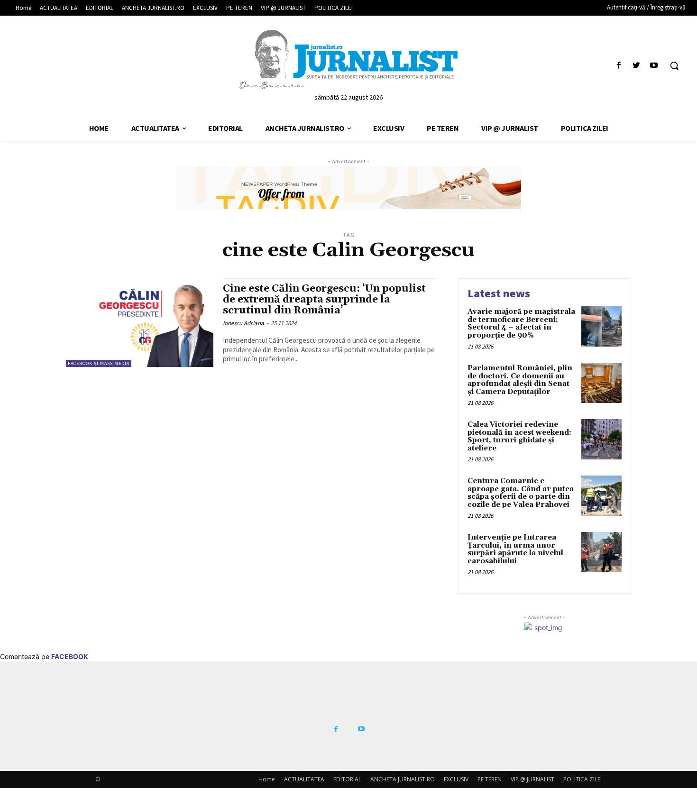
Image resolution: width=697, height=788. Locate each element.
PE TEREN (489, 779)
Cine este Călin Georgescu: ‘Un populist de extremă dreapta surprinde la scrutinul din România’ (324, 300)
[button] (674, 65)
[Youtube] (654, 65)
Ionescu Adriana (243, 323)
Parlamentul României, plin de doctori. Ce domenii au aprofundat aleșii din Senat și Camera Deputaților (520, 380)
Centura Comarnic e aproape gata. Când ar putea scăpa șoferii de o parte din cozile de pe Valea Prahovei (521, 492)
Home (266, 779)
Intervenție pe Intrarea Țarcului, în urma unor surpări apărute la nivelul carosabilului (515, 549)
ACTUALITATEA (304, 779)
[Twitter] (636, 65)
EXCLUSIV (456, 779)
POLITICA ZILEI (582, 779)
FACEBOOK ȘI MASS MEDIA (98, 363)
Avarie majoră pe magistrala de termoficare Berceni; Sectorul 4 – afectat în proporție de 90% (521, 323)
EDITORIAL (347, 779)
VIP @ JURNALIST (532, 779)
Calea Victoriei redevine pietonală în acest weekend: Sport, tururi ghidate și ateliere (519, 436)
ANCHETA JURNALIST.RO (402, 779)
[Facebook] (618, 65)
